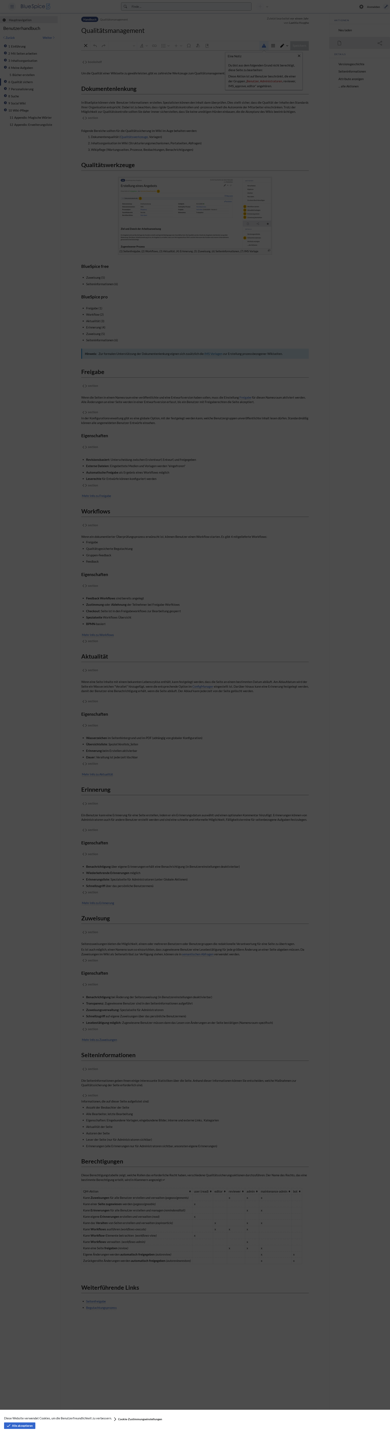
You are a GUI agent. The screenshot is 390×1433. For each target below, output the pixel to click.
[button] (138, 1419)
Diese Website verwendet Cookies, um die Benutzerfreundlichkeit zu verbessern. (58, 1418)
